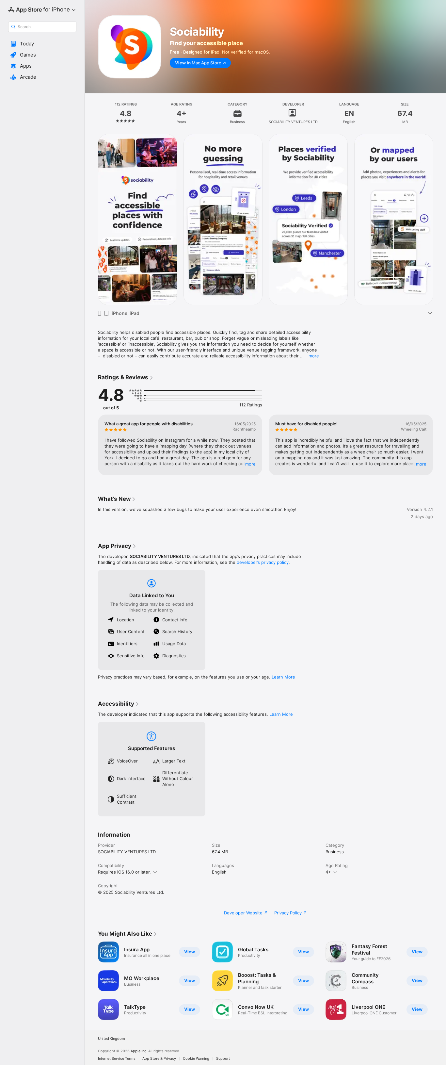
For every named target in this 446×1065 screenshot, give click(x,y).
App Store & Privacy (159, 1058)
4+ (328, 872)
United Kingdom (111, 1038)
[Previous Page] (91, 219)
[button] (42, 44)
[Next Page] (439, 219)
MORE (250, 464)
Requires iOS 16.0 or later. (124, 872)
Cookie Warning (196, 1058)
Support (223, 1058)
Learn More (283, 677)
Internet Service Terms (116, 1058)
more (314, 355)
